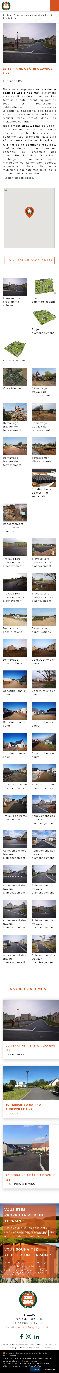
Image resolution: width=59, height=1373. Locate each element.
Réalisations (20, 15)
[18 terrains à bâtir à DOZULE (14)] (31, 1148)
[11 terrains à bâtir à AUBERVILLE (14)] (31, 1083)
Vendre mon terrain (29, 1233)
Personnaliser (49, 1369)
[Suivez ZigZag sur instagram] (28, 1337)
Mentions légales (46, 1345)
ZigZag (7, 15)
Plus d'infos (35, 1366)
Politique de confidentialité (24, 1348)
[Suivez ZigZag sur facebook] (21, 1337)
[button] (29, 212)
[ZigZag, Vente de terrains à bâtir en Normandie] (6, 10)
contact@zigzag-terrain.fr (35, 1327)
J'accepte (35, 1369)
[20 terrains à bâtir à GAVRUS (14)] (31, 1020)
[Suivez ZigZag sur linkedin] (36, 1337)
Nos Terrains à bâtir (30, 1272)
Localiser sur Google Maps (29, 260)
